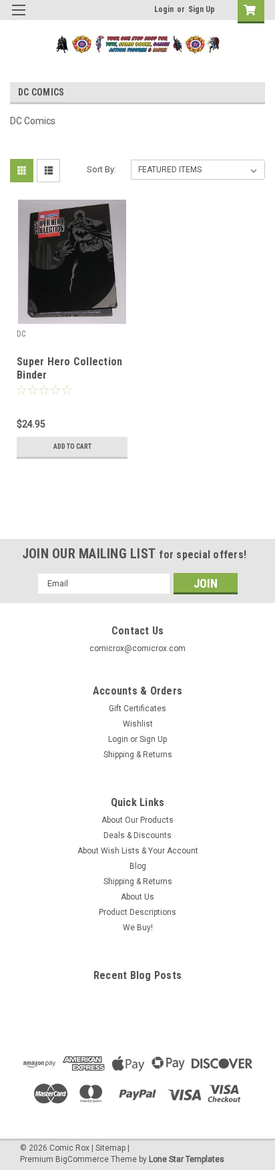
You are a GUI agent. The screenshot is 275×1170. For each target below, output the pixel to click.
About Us (137, 897)
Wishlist (138, 724)
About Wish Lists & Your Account (137, 850)
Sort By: (101, 169)
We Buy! (138, 927)
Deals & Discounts (137, 835)
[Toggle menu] (18, 18)
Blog (137, 866)
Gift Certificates (137, 708)
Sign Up (201, 9)
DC (21, 334)
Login (164, 9)
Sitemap (110, 1148)
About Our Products (137, 820)
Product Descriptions (137, 912)
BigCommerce (82, 1159)
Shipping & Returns (137, 754)
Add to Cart (72, 446)
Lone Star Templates (186, 1159)
